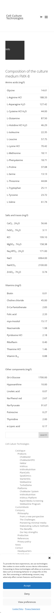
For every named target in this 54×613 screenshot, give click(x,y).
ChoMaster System (29, 491)
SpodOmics (25, 475)
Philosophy (23, 513)
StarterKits (25, 478)
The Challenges (27, 519)
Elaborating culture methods (34, 525)
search (43, 435)
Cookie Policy (17, 609)
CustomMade (22, 507)
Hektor (23, 463)
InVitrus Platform (28, 497)
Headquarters (25, 551)
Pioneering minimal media (33, 522)
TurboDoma (26, 485)
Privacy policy (24, 541)
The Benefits (26, 529)
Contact (19, 547)
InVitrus (24, 466)
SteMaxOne (25, 482)
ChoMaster (25, 456)
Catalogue (20, 450)
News (18, 544)
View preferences (27, 601)
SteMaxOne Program (30, 503)
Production (23, 535)
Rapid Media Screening (31, 500)
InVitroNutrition (28, 469)
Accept (27, 585)
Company (20, 510)
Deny (27, 593)
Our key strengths (29, 532)
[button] (49, 557)
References (23, 538)
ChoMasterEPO (27, 460)
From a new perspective (32, 516)
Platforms (22, 488)
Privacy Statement (32, 609)
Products (22, 453)
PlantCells (25, 472)
